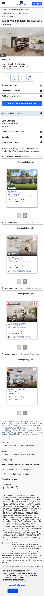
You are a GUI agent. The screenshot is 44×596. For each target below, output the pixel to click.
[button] (37, 3)
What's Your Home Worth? (22, 103)
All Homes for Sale (9, 446)
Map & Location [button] (11, 85)
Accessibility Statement (27, 469)
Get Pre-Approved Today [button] (12, 132)
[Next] (25, 215)
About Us (24, 455)
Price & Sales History (11, 142)
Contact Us (14, 455)
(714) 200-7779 (27, 272)
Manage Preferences (17, 585)
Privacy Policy (7, 460)
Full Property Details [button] (11, 96)
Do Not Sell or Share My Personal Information (20, 464)
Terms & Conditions (9, 469)
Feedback (5, 455)
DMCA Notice (7, 474)
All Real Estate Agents (26, 446)
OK (13, 591)
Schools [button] (5, 137)
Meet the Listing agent (11, 113)
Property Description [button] (11, 91)
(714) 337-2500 (27, 337)
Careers (32, 455)
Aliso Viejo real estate (32, 432)
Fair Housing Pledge (21, 474)
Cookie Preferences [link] (9, 479)
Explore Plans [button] (35, 548)
